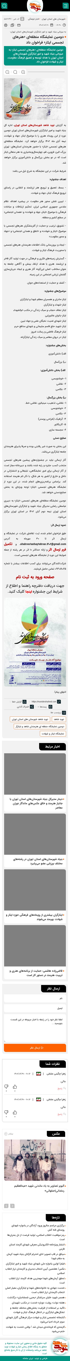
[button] (12, 1205)
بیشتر (10, 1133)
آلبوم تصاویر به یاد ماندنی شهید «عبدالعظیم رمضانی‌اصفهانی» (39, 1188)
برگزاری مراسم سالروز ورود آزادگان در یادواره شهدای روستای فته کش (38, 1228)
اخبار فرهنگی (33, 19)
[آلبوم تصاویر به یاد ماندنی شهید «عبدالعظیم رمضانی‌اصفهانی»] (35, 1160)
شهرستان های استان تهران (53, 19)
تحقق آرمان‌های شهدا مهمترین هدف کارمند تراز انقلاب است (37, 1280)
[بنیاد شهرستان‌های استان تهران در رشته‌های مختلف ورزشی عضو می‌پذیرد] (35, 834)
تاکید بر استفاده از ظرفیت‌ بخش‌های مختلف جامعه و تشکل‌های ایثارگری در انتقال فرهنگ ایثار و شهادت (37, 1310)
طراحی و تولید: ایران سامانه (35, 1358)
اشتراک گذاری (23, 706)
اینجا (28, 591)
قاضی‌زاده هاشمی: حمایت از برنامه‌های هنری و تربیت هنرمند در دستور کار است (36, 973)
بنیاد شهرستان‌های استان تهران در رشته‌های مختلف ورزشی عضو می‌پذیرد (37, 861)
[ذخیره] (12, 25)
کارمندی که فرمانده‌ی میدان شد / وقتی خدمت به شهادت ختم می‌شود (35, 1329)
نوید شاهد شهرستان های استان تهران (30, 719)
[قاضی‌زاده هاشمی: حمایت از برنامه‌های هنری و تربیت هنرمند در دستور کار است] (35, 945)
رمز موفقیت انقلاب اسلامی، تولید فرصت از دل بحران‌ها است (36, 1237)
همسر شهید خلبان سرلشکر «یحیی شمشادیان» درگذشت (36, 1297)
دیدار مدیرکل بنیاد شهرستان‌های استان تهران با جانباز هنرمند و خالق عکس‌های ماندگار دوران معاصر (36, 803)
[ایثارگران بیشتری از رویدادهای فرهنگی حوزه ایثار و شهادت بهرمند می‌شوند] (35, 890)
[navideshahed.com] (60, 1347)
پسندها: (43, 706)
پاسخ (60, 1088)
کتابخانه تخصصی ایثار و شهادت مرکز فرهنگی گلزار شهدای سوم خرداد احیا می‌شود (35, 1319)
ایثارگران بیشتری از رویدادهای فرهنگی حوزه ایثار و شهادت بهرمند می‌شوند (34, 917)
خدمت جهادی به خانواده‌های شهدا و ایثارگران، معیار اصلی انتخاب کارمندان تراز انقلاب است (35, 1290)
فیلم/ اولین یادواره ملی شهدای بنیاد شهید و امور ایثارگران (35, 1264)
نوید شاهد (59, 719)
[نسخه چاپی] (6, 25)
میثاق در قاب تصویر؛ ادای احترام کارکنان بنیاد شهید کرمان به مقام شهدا (36, 1256)
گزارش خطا (17, 701)
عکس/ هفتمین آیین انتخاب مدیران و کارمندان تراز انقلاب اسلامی (35, 1271)
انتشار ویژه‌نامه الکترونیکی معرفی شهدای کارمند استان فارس (37, 1247)
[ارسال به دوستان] (19, 25)
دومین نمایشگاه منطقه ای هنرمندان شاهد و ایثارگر (40, 726)
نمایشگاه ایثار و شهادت (53, 734)
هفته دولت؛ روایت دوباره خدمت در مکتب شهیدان (38, 1303)
